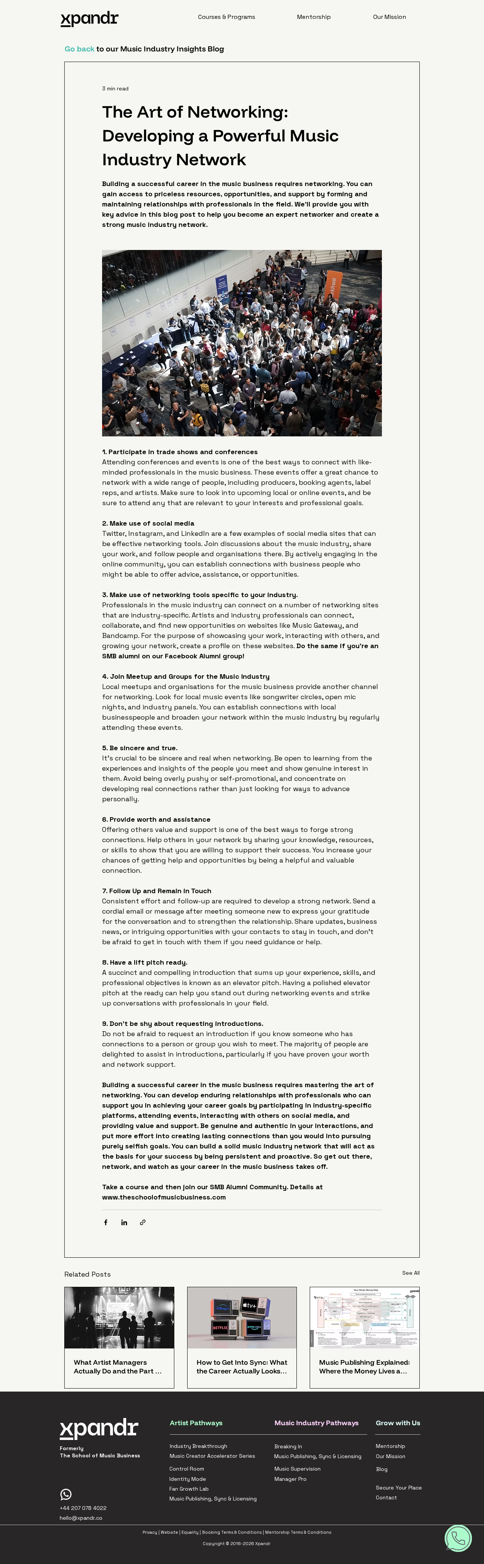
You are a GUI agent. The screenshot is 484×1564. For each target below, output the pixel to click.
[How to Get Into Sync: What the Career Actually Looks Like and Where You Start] (242, 1317)
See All (411, 1272)
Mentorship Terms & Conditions (298, 1532)
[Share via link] (142, 1222)
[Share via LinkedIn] (124, 1222)
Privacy (150, 1532)
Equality (190, 1532)
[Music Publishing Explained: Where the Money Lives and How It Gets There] (364, 1317)
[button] (226, 17)
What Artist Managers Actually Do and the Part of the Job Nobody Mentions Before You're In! (118, 1366)
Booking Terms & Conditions (232, 1532)
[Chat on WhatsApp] (458, 1538)
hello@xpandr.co (81, 1517)
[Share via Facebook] (105, 1222)
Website (169, 1532)
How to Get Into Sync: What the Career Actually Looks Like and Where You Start (242, 1366)
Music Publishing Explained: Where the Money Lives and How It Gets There (364, 1366)
